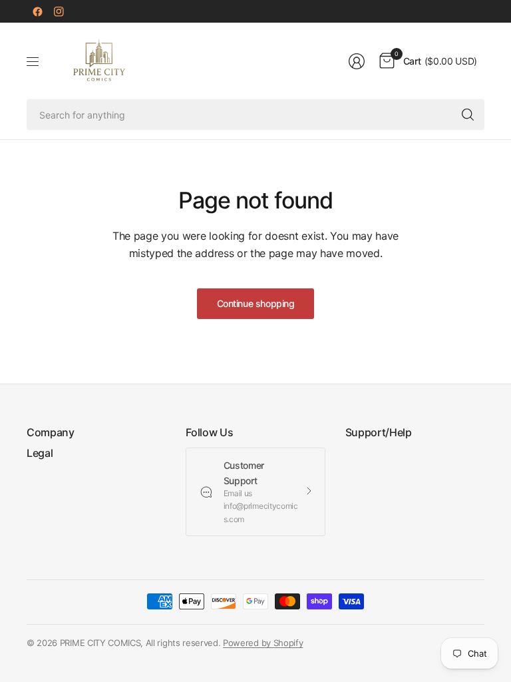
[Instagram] (58, 11)
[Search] (467, 114)
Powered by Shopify (263, 642)
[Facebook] (37, 11)
